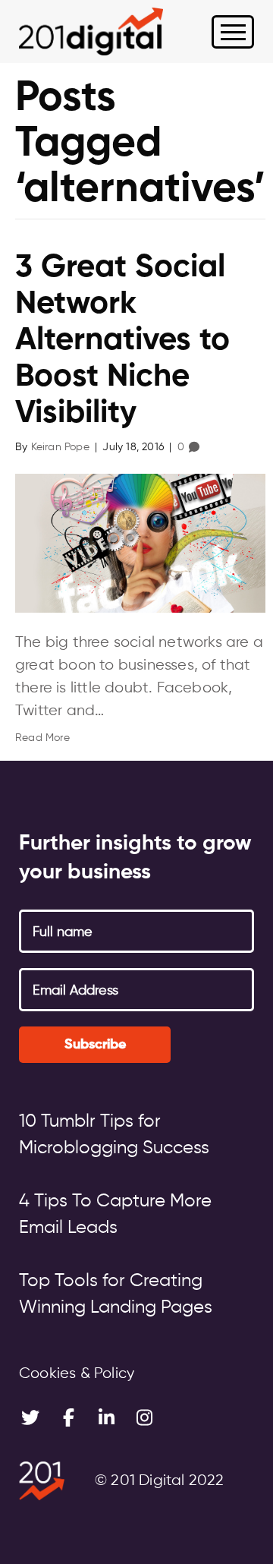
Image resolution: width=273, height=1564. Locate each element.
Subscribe (95, 1045)
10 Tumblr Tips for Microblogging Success (114, 1134)
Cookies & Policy (76, 1374)
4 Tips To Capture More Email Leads (115, 1214)
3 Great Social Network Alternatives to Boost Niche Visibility (122, 341)
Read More (42, 738)
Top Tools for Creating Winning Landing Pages (115, 1294)
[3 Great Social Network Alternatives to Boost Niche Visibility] (140, 543)
